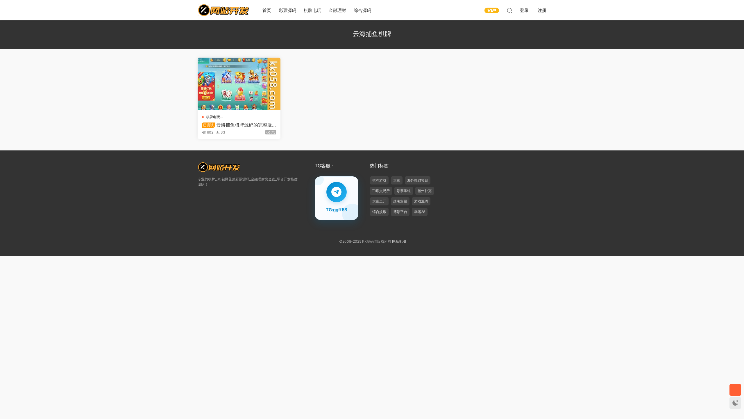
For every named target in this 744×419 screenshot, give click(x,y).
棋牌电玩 (312, 10)
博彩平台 (400, 212)
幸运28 (419, 212)
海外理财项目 (417, 180)
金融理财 (337, 10)
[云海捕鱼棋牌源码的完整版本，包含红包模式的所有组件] (239, 84)
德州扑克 (425, 191)
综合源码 (362, 10)
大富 (396, 180)
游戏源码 (421, 201)
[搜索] (509, 10)
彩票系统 (404, 191)
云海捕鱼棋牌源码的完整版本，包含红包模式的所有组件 (237, 125)
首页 (266, 10)
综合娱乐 (379, 212)
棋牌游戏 (379, 180)
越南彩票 (400, 201)
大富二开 (379, 201)
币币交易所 (381, 191)
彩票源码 (287, 10)
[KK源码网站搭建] (224, 10)
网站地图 (399, 241)
